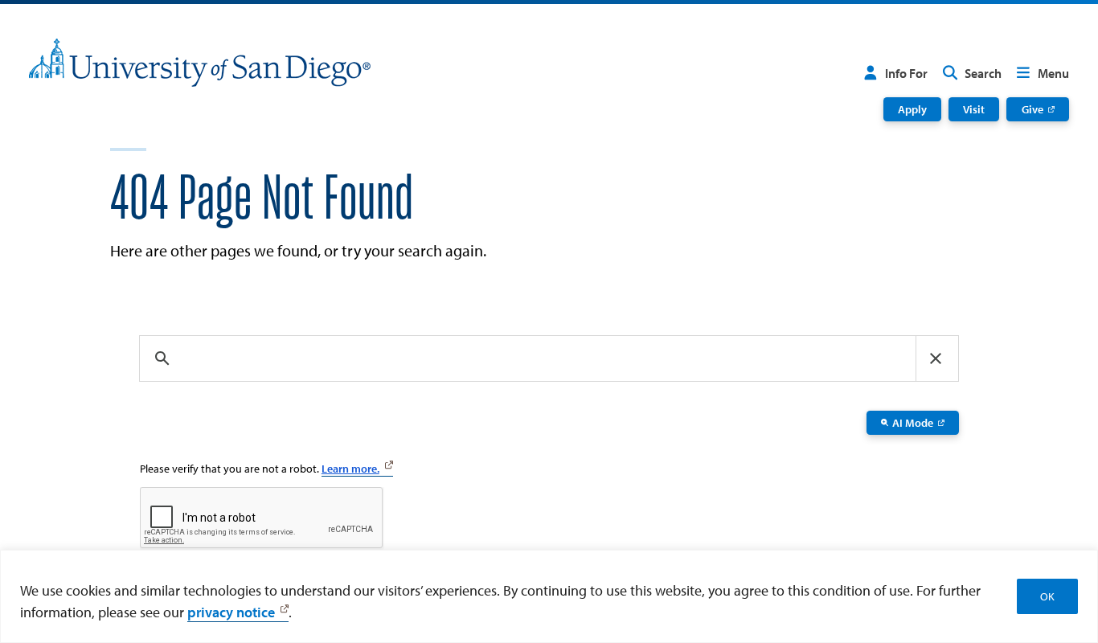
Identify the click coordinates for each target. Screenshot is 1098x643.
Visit (974, 109)
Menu (1053, 73)
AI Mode (912, 422)
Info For (906, 73)
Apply (912, 109)
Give (1032, 109)
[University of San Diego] (200, 63)
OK (1047, 596)
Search (983, 73)
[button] (935, 358)
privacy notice (231, 612)
